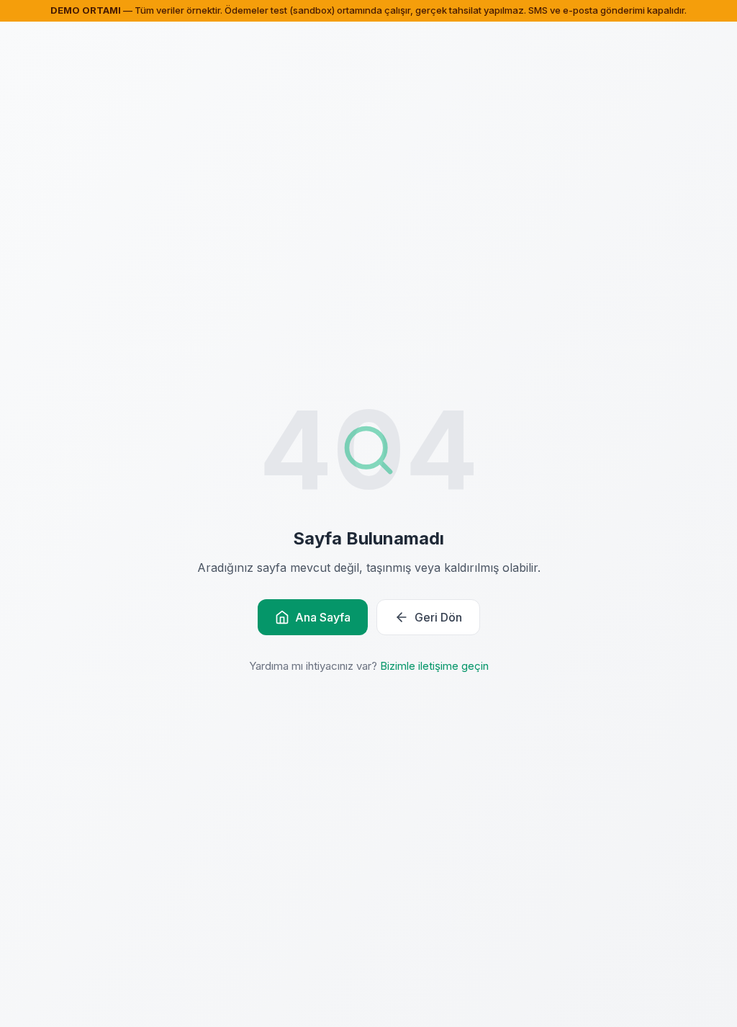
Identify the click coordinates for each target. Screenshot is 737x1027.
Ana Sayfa (323, 617)
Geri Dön (438, 617)
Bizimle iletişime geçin (434, 666)
